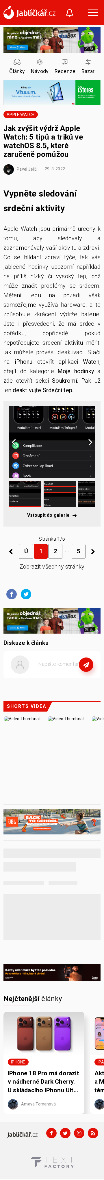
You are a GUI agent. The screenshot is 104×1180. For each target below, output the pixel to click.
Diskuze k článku (26, 642)
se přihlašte (69, 677)
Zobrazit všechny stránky (52, 566)
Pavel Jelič (26, 169)
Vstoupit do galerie (49, 515)
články (32, 999)
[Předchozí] (11, 551)
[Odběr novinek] (70, 13)
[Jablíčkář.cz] (29, 12)
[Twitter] (65, 1133)
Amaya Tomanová (38, 1104)
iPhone (18, 1062)
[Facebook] (51, 1133)
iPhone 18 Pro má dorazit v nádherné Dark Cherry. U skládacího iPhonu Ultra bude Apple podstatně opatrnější (43, 1082)
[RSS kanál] (93, 1133)
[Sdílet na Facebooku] (10, 594)
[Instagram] (79, 1133)
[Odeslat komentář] (86, 664)
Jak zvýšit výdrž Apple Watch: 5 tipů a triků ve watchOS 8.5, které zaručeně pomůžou (43, 141)
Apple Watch (20, 114)
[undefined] (93, 551)
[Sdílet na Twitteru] (24, 594)
